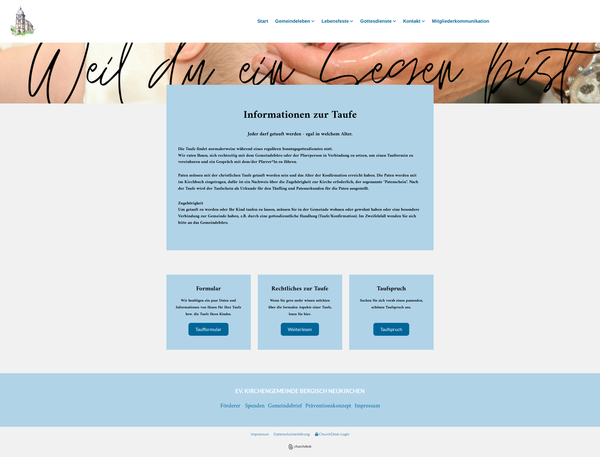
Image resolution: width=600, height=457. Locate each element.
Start (262, 21)
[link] (295, 21)
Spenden (255, 406)
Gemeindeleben (292, 21)
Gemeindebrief (285, 406)
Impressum (260, 434)
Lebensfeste (335, 21)
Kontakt (411, 21)
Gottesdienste (376, 21)
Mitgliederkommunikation (460, 21)
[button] (208, 329)
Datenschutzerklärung (292, 434)
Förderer (230, 406)
